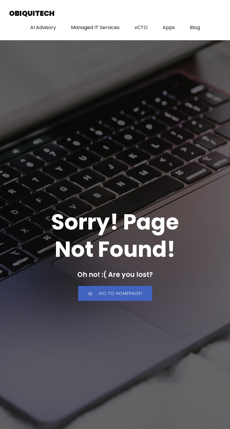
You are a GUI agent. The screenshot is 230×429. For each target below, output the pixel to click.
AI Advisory (43, 27)
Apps (169, 27)
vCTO (141, 27)
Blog (195, 27)
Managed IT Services (95, 27)
